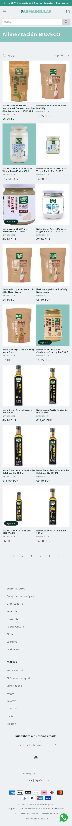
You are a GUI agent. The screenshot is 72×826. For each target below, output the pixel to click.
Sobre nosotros (16, 588)
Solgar (10, 693)
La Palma (12, 641)
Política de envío (50, 813)
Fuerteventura (15, 626)
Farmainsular (32, 804)
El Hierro (12, 634)
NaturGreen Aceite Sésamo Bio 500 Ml (17, 411)
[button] (4, 11)
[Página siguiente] (58, 555)
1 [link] (13, 555)
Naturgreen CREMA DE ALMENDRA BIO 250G (15, 230)
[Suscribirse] (55, 745)
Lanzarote (13, 619)
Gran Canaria (15, 603)
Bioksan (11, 723)
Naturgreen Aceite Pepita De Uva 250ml (51, 411)
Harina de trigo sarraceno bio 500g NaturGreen (18, 290)
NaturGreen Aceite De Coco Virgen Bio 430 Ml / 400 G (51, 230)
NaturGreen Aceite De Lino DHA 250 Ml (17, 532)
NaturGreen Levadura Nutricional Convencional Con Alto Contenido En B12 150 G (19, 108)
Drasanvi (12, 708)
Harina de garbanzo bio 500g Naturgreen (51, 290)
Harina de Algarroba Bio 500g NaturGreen (18, 351)
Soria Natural (15, 670)
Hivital (10, 716)
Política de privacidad (53, 808)
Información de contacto (38, 818)
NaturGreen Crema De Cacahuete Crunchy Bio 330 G (52, 351)
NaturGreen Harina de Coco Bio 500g (51, 107)
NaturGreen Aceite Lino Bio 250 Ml (51, 532)
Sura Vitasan (14, 685)
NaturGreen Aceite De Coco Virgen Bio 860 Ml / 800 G (17, 170)
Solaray (11, 701)
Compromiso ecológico (20, 596)
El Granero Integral (18, 678)
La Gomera (13, 649)
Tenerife (12, 611)
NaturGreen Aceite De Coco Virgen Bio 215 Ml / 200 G (51, 170)
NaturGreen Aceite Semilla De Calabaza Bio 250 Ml (52, 471)
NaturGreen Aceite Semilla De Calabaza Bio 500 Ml (19, 471)
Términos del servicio (27, 813)
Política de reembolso (29, 808)
